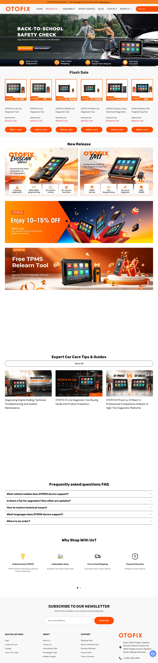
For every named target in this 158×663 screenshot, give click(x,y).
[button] (152, 40)
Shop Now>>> (105, 2)
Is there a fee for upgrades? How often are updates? (39, 500)
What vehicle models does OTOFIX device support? (38, 494)
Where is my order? (18, 521)
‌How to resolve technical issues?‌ (27, 507)
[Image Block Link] (41, 172)
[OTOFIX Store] (18, 9)
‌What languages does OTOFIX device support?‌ (35, 514)
